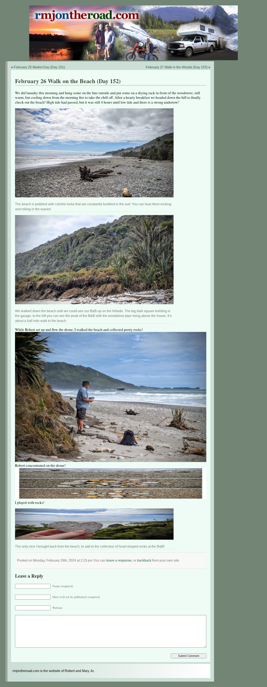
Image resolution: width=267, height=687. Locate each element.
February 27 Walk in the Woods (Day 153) (177, 67)
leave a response (119, 560)
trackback (144, 560)
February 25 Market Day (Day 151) (39, 67)
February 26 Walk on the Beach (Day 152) (68, 81)
